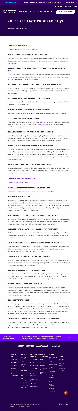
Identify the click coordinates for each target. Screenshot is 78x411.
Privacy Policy (18, 404)
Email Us (56, 345)
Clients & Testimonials (14, 374)
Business (22, 361)
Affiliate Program (51, 385)
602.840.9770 (42, 345)
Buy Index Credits (61, 360)
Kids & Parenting (23, 379)
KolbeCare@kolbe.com (14, 159)
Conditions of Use (25, 404)
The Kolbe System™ (23, 358)
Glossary (51, 388)
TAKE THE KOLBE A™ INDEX (66, 11)
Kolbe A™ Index (34, 359)
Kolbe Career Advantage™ (33, 374)
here (15, 74)
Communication (24, 373)
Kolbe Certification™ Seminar (43, 361)
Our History (14, 371)
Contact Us (52, 391)
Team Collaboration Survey (33, 379)
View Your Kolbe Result (53, 358)
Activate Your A (53, 364)
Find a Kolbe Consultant (52, 376)
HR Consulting (24, 376)
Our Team (13, 368)
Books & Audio (62, 371)
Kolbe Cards (62, 368)
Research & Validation (52, 372)
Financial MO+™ (34, 386)
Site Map (12, 404)
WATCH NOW (70, 2)
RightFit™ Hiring (23, 365)
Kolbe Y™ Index (34, 368)
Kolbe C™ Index (34, 365)
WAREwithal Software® (62, 364)
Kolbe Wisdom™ (15, 362)
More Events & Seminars (43, 368)
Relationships (24, 383)
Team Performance (23, 369)
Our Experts (14, 365)
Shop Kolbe (68, 6)
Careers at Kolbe (51, 380)
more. (45, 327)
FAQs (50, 361)
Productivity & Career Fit (24, 386)
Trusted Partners (51, 368)
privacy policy (53, 338)
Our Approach (14, 359)
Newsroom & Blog (43, 372)
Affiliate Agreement (43, 124)
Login (75, 6)
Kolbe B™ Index (34, 362)
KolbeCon (42, 365)
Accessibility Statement (35, 404)
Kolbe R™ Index (34, 371)
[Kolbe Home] (9, 11)
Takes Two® (33, 383)
